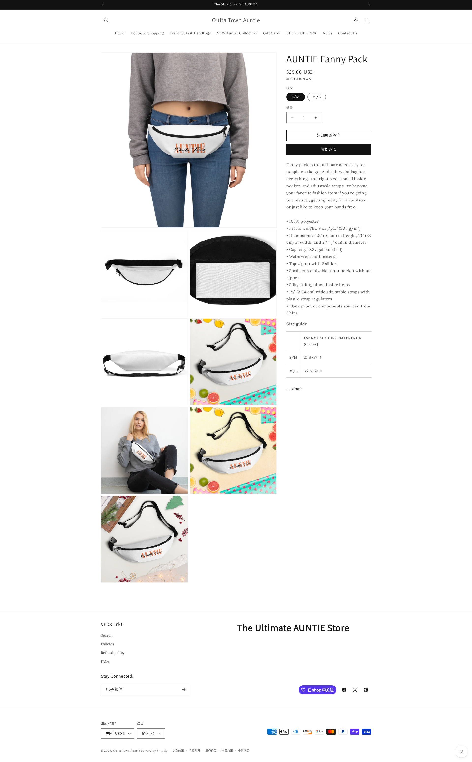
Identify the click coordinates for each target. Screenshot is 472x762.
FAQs (105, 661)
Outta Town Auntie (126, 750)
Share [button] (297, 389)
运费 (308, 79)
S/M (296, 97)
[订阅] (183, 689)
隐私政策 (194, 750)
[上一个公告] (102, 4)
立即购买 (329, 149)
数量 (289, 108)
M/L (316, 97)
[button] (106, 19)
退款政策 (178, 750)
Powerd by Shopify (154, 750)
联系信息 (244, 750)
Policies (107, 644)
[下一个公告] (369, 4)
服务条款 (211, 750)
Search (107, 635)
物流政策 (227, 750)
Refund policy (113, 652)
